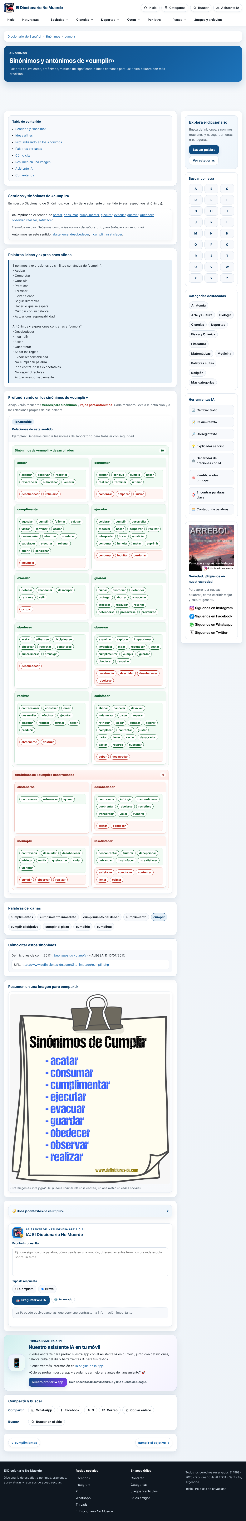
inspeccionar (142, 639)
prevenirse (148, 612)
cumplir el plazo (57, 927)
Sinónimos (52, 36)
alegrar (150, 722)
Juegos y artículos (208, 20)
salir (42, 597)
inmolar (122, 543)
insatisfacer (114, 234)
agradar (135, 722)
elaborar (27, 722)
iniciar (139, 494)
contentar (125, 730)
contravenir (106, 799)
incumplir (97, 234)
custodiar (119, 590)
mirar (121, 646)
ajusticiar (138, 536)
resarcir (118, 744)
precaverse (128, 612)
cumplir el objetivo (24, 927)
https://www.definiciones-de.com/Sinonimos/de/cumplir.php (65, 965)
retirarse (27, 597)
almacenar (139, 597)
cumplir (70, 36)
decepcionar (147, 853)
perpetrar (136, 528)
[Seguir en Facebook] (211, 616)
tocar (122, 536)
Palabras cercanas (28, 149)
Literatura (198, 344)
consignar (42, 550)
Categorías (139, 1485)
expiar (103, 744)
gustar (142, 730)
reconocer (138, 646)
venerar (69, 482)
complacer (106, 730)
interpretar (106, 536)
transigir (51, 654)
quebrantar (106, 806)
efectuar (50, 536)
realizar (31, 220)
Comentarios (24, 175)
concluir (118, 474)
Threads (81, 1504)
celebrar (104, 521)
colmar (116, 879)
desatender (106, 673)
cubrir (26, 550)
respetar (61, 474)
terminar (120, 482)
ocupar (26, 609)
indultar (122, 555)
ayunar (68, 799)
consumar (71, 215)
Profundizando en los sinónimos (38, 142)
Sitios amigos (140, 1498)
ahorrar (121, 597)
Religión (197, 373)
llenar (116, 737)
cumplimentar (89, 215)
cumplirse (104, 927)
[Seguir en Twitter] (211, 633)
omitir (42, 860)
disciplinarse (63, 639)
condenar (105, 543)
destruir (48, 742)
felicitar (60, 521)
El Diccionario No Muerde (94, 1511)
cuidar (103, 590)
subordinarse (31, 654)
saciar (130, 737)
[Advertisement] (123, 94)
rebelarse (51, 494)
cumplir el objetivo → (154, 1443)
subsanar (135, 744)
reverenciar (29, 482)
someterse (64, 646)
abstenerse (60, 234)
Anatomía (198, 305)
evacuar (119, 215)
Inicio (11, 20)
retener (139, 604)
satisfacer (46, 220)
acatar (57, 215)
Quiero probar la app (47, 1382)
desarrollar (139, 521)
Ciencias (197, 325)
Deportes (218, 325)
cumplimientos (22, 917)
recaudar (122, 604)
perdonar (140, 555)
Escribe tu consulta (25, 1243)
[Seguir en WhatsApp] (211, 624)
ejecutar (106, 215)
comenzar (105, 494)
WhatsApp (83, 1498)
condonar (105, 555)
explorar (122, 639)
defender (137, 590)
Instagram (83, 1485)
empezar (124, 494)
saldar (120, 722)
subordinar (50, 482)
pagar (123, 715)
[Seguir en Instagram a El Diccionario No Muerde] (211, 548)
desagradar (120, 756)
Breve (49, 1289)
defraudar (105, 860)
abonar (103, 708)
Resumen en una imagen (33, 162)
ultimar (137, 482)
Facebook (83, 1478)
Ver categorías (204, 160)
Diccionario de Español (24, 36)
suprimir (152, 543)
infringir (125, 799)
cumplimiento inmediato (58, 917)
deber (103, 756)
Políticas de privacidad (210, 1489)
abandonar (45, 590)
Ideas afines (24, 135)
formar (59, 722)
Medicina (224, 353)
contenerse (29, 799)
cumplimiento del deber (101, 917)
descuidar (127, 673)
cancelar (119, 708)
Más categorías (202, 382)
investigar (105, 646)
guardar (132, 215)
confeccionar (30, 708)
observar (18, 220)
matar (137, 543)
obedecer (147, 215)
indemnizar (106, 715)
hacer (150, 474)
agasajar (27, 521)
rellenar (63, 543)
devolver (137, 708)
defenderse (107, 612)
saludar (76, 521)
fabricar (44, 722)
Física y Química (203, 334)
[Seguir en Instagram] (211, 608)
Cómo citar (23, 155)
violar (123, 813)
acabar (103, 474)
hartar (103, 737)
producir (27, 730)
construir (51, 708)
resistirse (144, 806)
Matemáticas (201, 353)
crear (67, 708)
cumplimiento (136, 917)
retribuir (104, 722)
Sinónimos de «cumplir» (70, 955)
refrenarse (50, 799)
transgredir (106, 813)
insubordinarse (147, 799)
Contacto (137, 1478)
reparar (138, 715)
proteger (105, 597)
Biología (225, 315)
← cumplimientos (24, 1443)
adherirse (42, 639)
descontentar (108, 853)
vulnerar (138, 813)
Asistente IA (24, 168)
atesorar (104, 604)
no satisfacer (148, 860)
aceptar (27, 474)
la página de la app (89, 1366)
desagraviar (148, 737)
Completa (26, 1289)
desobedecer (79, 234)
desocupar (65, 590)
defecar (27, 590)
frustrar (128, 853)
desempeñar (30, 536)
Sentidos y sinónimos (30, 129)
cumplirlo (83, 927)
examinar (105, 639)
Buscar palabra (204, 150)
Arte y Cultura (201, 315)
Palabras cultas (202, 363)
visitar (26, 528)
